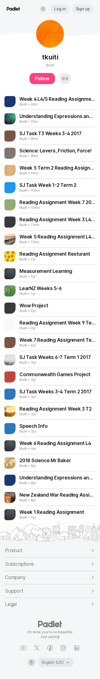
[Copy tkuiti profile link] (65, 78)
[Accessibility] (31, 662)
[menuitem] (43, 8)
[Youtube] (23, 648)
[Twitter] (36, 648)
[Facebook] (50, 648)
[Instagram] (63, 648)
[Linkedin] (76, 648)
